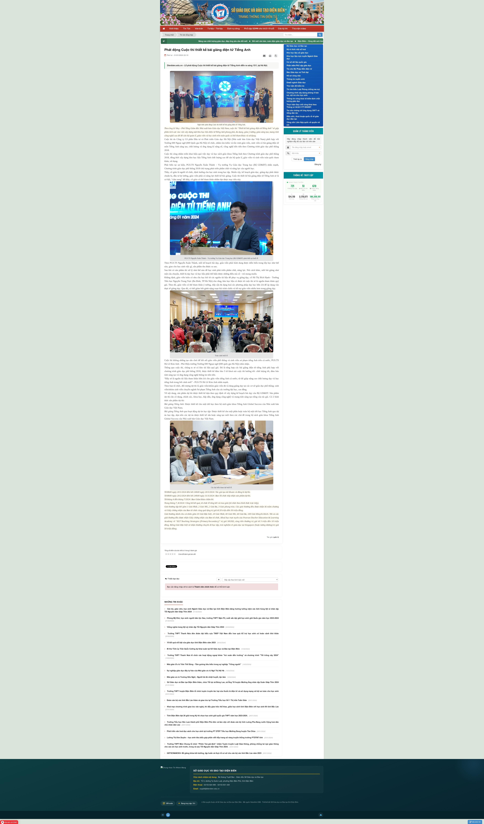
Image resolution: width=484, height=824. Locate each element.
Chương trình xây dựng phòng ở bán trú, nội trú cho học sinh (303, 93)
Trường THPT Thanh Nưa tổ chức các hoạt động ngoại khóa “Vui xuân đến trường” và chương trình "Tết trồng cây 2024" (223, 655)
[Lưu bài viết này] (276, 56)
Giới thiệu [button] (174, 28)
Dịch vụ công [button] (233, 28)
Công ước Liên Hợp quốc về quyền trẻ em (303, 123)
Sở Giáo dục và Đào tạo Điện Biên (229, 802)
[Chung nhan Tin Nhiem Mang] (173, 767)
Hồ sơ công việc (294, 75)
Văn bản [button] (199, 28)
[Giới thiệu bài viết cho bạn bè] (265, 56)
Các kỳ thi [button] (283, 28)
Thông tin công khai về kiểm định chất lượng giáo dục (303, 99)
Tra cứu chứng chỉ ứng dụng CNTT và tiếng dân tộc (303, 111)
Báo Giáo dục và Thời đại (298, 72)
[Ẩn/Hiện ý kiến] (219, 579)
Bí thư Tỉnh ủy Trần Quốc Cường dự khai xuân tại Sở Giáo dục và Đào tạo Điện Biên (203, 648)
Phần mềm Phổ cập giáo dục (299, 65)
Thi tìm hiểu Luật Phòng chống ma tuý (303, 89)
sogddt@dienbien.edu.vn (210, 788)
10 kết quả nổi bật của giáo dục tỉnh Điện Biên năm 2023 (191, 642)
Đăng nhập (309, 159)
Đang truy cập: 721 (188, 803)
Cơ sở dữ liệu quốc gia (297, 62)
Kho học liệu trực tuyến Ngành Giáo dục (302, 57)
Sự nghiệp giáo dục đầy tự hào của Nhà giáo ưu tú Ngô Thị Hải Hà (195, 670)
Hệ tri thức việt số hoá (296, 49)
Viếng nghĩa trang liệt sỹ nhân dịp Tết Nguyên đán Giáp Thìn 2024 (195, 627)
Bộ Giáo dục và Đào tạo (297, 46)
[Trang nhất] (164, 28)
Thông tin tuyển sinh (296, 79)
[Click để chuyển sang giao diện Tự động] (163, 815)
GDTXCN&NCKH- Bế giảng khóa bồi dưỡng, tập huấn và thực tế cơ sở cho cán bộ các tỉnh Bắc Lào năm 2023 (214, 753)
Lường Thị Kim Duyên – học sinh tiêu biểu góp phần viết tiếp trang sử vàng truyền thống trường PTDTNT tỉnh (215, 737)
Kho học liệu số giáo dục (297, 52)
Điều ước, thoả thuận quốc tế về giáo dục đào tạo (303, 117)
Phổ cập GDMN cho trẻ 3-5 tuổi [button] (259, 28)
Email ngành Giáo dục (296, 82)
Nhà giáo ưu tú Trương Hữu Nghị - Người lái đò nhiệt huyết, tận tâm (196, 677)
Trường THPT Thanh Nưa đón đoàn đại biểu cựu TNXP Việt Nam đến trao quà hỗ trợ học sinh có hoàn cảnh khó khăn (223, 633)
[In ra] (270, 56)
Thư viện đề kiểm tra (295, 86)
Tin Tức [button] (187, 28)
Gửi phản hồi (476, 822)
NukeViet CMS (256, 802)
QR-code (169, 803)
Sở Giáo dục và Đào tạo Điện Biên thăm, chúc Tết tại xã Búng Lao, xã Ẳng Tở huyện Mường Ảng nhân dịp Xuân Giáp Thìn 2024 (223, 682)
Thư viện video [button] (299, 28)
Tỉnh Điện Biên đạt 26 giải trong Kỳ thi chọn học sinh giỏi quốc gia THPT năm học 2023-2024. (207, 715)
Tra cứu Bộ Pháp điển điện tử (299, 69)
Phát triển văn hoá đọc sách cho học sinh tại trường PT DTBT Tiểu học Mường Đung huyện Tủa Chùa (211, 731)
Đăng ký (318, 164)
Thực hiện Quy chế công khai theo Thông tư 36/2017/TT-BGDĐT (302, 105)
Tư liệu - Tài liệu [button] (215, 28)
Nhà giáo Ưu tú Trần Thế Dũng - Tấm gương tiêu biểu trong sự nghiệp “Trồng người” (204, 664)
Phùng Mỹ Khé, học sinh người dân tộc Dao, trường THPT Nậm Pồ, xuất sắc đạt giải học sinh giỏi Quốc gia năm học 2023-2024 (223, 618)
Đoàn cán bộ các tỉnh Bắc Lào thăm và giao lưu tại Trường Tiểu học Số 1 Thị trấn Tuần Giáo (207, 700)
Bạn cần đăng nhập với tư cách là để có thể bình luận (198, 586)
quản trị (276, 537)
